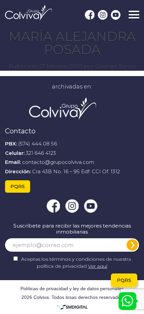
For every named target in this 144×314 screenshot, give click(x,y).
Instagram (102, 15)
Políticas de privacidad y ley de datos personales (72, 288)
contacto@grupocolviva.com (58, 162)
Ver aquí (97, 266)
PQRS (17, 186)
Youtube (116, 15)
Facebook (89, 15)
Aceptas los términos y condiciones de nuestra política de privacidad (76, 262)
